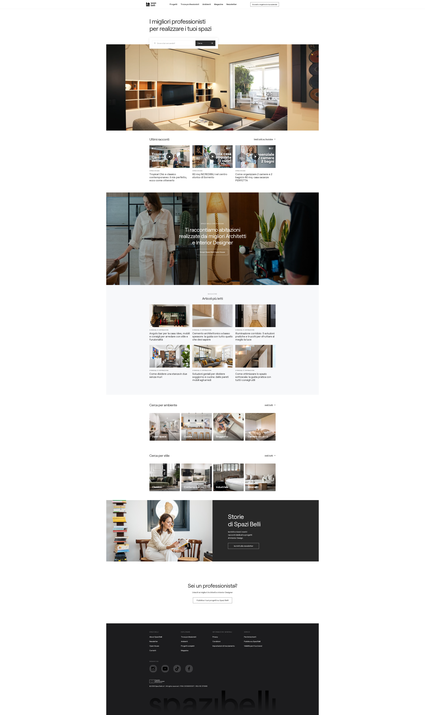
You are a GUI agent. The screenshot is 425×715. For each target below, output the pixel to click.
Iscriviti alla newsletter (243, 546)
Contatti (152, 650)
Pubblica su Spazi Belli (252, 641)
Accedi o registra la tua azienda (264, 4)
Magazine (218, 4)
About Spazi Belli (155, 637)
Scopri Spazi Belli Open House (212, 252)
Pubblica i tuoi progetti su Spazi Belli (212, 600)
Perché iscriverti (250, 637)
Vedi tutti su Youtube (263, 139)
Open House (154, 646)
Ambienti (206, 4)
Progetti (173, 4)
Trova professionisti (190, 4)
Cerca (200, 43)
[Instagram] (153, 668)
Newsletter (231, 4)
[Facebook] (189, 668)
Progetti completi (187, 646)
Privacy (215, 637)
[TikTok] (177, 668)
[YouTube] (165, 668)
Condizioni (216, 641)
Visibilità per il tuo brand (253, 646)
